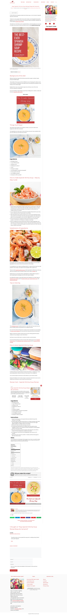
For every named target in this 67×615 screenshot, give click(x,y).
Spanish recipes (54, 20)
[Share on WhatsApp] (12, 517)
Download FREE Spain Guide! (33, 579)
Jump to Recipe (14, 12)
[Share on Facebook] (28, 517)
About (48, 2)
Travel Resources (30, 581)
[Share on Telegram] (17, 517)
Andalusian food (15, 326)
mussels (33, 271)
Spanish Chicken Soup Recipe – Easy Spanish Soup (26, 520)
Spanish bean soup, (33, 278)
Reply (12, 541)
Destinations (28, 2)
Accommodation (30, 582)
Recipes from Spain (31, 586)
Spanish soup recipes (19, 21)
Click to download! (51, 29)
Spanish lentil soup (13, 280)
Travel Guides (30, 584)
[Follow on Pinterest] (54, 23)
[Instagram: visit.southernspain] (13, 474)
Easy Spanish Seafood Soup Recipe (26, 521)
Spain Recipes (36, 2)
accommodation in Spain (48, 18)
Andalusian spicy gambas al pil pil (23, 341)
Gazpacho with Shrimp (18, 92)
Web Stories (45, 582)
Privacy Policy (46, 586)
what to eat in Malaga (15, 331)
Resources (43, 2)
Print (35, 398)
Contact (52, 2)
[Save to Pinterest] (23, 517)
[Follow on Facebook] (50, 23)
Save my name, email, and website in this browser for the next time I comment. (24, 567)
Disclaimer (45, 584)
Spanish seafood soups (20, 270)
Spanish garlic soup (25, 278)
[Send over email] (38, 517)
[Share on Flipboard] (33, 517)
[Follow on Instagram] (46, 23)
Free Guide (23, 2)
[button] (56, 2)
